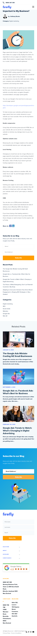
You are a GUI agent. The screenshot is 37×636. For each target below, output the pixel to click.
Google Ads (6, 313)
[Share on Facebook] (10, 226)
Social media (6, 309)
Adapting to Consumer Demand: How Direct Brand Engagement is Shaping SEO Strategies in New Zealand (17, 292)
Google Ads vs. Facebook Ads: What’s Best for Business (18, 392)
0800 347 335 (10, 2)
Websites (5, 311)
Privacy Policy (6, 633)
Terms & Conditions (16, 633)
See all (5, 316)
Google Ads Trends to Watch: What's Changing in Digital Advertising (17, 431)
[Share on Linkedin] (13, 226)
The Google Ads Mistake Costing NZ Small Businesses (17, 355)
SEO (4, 306)
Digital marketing (14, 21)
